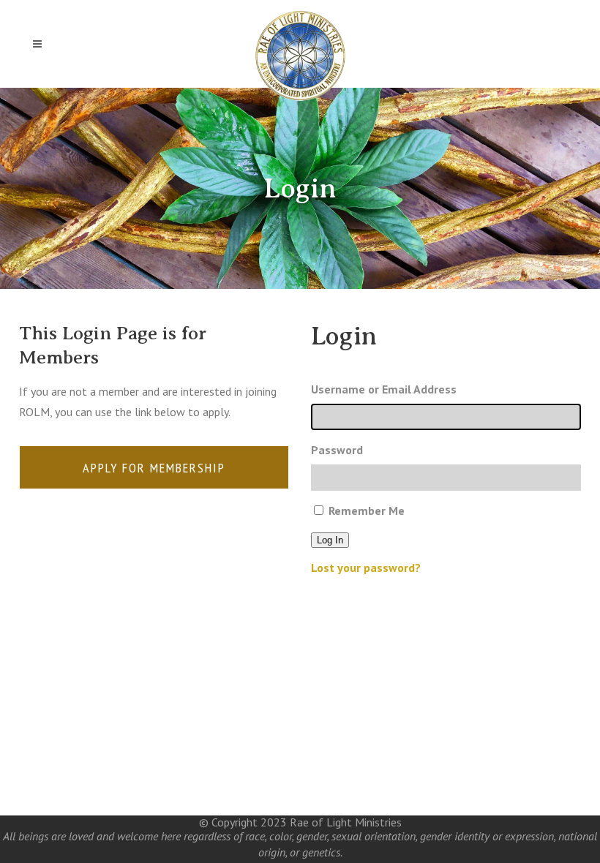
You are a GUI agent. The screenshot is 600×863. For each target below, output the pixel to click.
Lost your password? (366, 567)
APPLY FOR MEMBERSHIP (154, 467)
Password (337, 449)
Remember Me (367, 510)
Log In (330, 540)
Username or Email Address (384, 389)
